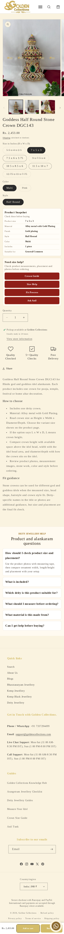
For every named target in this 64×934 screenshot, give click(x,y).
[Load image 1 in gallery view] (16, 107)
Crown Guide (32, 276)
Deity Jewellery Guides (20, 800)
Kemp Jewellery (16, 690)
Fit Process (32, 292)
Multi (9, 188)
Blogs (10, 678)
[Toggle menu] (40, 6)
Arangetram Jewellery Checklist (24, 791)
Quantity (7, 310)
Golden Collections (27, 913)
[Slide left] (4, 108)
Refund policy (47, 913)
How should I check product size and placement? (29, 556)
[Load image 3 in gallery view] (32, 107)
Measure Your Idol (17, 809)
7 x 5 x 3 (36, 150)
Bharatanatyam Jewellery (21, 684)
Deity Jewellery (15, 702)
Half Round (13, 202)
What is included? (17, 581)
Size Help (32, 284)
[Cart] (58, 7)
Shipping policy (51, 918)
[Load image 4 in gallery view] (48, 107)
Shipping (6, 138)
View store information (19, 339)
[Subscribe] (52, 849)
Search (11, 666)
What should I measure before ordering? (31, 603)
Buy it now (52, 928)
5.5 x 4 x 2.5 (15, 151)
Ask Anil (32, 300)
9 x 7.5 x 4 (40, 159)
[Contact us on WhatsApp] (56, 926)
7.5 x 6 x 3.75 (14, 158)
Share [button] (9, 368)
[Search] (48, 6)
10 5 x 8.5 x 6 (14, 166)
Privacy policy (15, 918)
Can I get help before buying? (24, 625)
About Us (12, 672)
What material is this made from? (27, 614)
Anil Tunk (12, 826)
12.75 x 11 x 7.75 (18, 175)
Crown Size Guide (17, 818)
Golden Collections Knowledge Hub (27, 783)
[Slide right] (60, 108)
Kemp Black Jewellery (19, 696)
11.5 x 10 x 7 (40, 166)
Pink (26, 188)
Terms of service (33, 918)
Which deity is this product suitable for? (31, 592)
